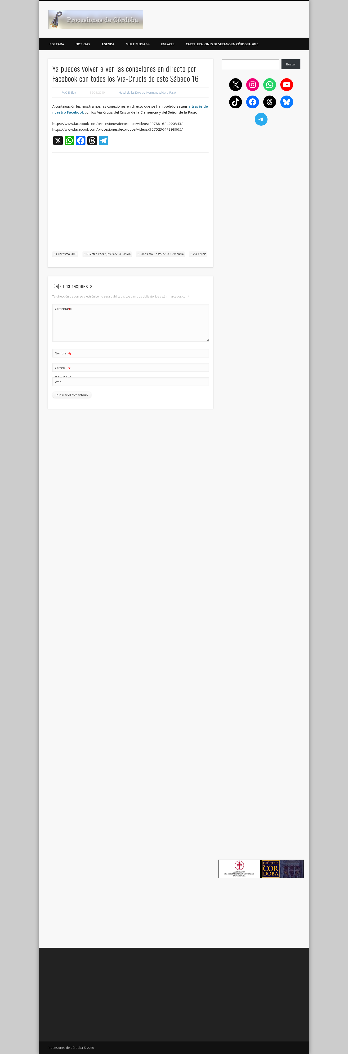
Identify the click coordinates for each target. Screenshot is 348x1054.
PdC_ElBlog (69, 93)
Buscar (291, 64)
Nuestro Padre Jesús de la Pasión (108, 254)
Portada (56, 44)
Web (58, 382)
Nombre (63, 353)
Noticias (83, 44)
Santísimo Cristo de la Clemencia (162, 254)
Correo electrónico (63, 371)
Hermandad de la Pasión (161, 93)
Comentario (63, 309)
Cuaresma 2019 (66, 254)
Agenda (108, 44)
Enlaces (167, 44)
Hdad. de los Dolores (132, 93)
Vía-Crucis (199, 254)
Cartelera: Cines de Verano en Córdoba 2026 (222, 44)
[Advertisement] (130, 204)
